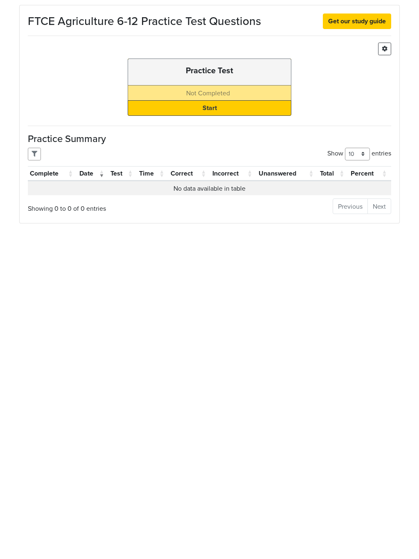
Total (327, 173)
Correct (182, 173)
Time (146, 173)
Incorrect (225, 173)
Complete (44, 173)
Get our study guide (357, 21)
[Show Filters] (34, 154)
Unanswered (277, 173)
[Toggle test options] (384, 49)
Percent (362, 173)
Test (116, 173)
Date (86, 173)
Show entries (359, 153)
